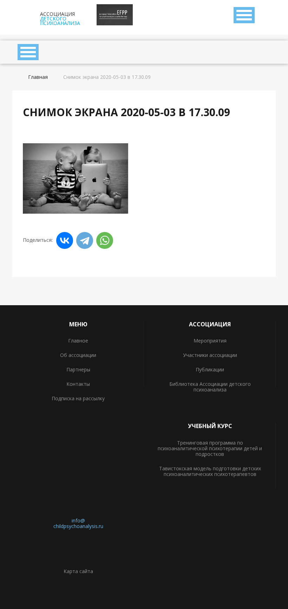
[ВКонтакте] (64, 240)
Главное (78, 340)
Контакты (78, 384)
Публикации (210, 369)
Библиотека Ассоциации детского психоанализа (210, 387)
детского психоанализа (60, 18)
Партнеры (78, 369)
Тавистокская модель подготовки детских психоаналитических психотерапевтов (210, 471)
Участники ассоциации (210, 355)
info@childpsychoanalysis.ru (78, 523)
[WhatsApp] (104, 240)
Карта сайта (78, 571)
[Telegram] (84, 240)
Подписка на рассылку (78, 398)
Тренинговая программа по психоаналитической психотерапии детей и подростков (210, 448)
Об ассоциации (78, 355)
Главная (38, 77)
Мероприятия (210, 340)
